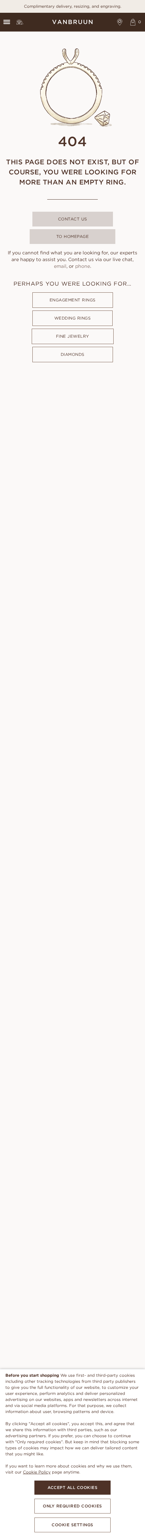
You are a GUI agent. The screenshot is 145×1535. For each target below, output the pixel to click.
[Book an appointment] (119, 22)
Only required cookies (72, 1505)
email (60, 266)
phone (82, 266)
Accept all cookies (72, 1487)
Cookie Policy (37, 1472)
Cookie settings (72, 1524)
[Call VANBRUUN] (19, 22)
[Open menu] (6, 22)
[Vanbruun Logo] (72, 22)
